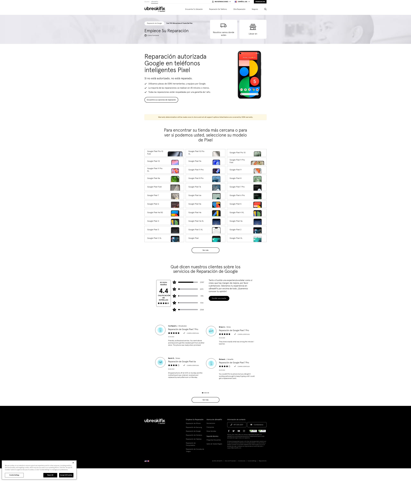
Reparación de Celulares (194, 435)
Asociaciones (211, 423)
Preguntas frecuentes (214, 440)
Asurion (146, 1)
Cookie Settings (252, 461)
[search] (264, 9)
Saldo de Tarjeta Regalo (214, 444)
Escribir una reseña (219, 298)
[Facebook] (229, 431)
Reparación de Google (193, 431)
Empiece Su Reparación (194, 419)
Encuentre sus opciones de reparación (161, 100)
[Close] (73, 462)
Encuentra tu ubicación (194, 9)
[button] (221, 1)
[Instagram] (244, 431)
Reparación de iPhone (193, 423)
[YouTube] (239, 431)
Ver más (205, 250)
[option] (180, 336)
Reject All (50, 475)
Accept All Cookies (66, 475)
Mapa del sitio (263, 461)
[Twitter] (234, 431)
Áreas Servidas (211, 431)
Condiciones (241, 461)
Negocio (255, 9)
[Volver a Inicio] (156, 9)
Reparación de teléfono (218, 9)
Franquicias (210, 427)
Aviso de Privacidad (230, 461)
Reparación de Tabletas (193, 439)
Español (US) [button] (242, 1)
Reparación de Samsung (194, 427)
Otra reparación (239, 9)
